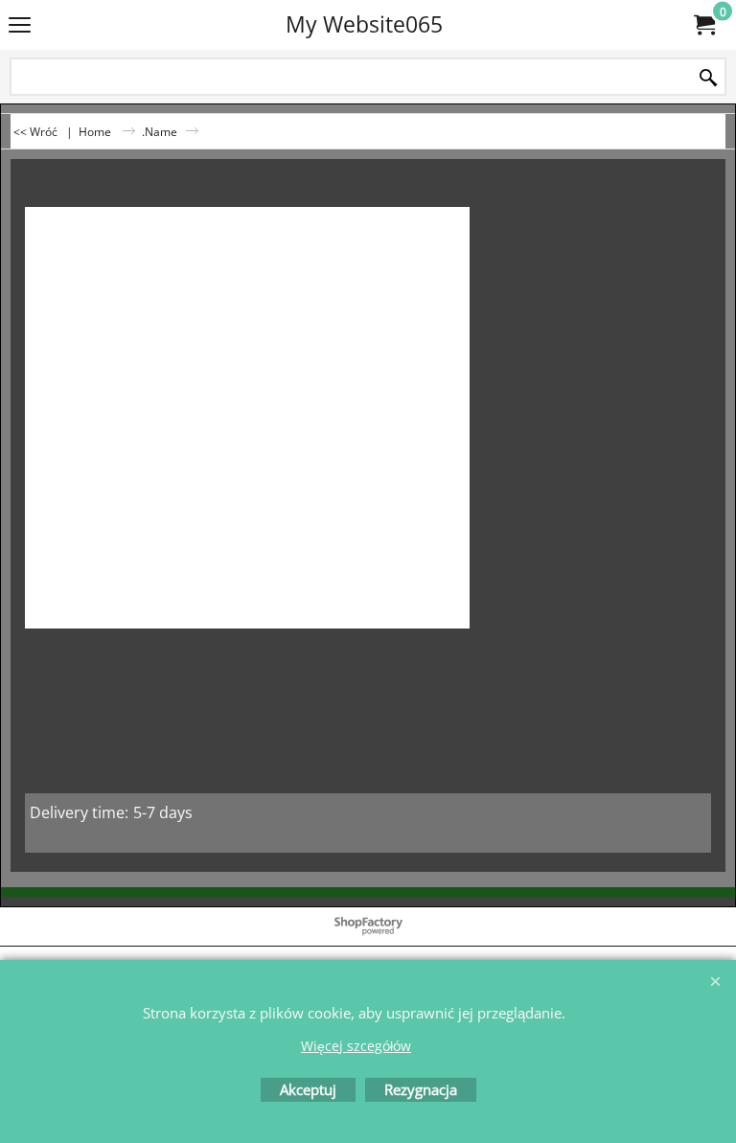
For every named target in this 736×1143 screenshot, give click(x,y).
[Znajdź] (708, 78)
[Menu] (20, 25)
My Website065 (364, 24)
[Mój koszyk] (703, 24)
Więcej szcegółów (356, 1046)
